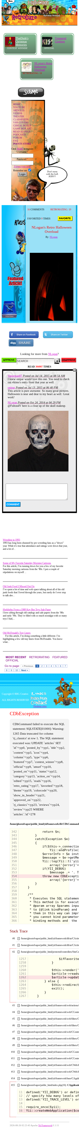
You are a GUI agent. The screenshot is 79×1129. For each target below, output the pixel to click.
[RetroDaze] (20, 19)
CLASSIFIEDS (21, 119)
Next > (24, 670)
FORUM (17, 137)
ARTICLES (19, 110)
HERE (20, 148)
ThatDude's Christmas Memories (21, 41)
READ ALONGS (21, 131)
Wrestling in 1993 (11, 539)
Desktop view (40, 706)
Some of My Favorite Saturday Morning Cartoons (27, 563)
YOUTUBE (19, 107)
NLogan (54, 237)
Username (22, 151)
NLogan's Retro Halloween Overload (43, 66)
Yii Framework (45, 1125)
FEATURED (59, 657)
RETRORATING (39, 657)
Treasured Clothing (60, 40)
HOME (16, 104)
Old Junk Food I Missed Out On (18, 586)
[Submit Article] (31, 96)
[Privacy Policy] (39, 699)
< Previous (27, 666)
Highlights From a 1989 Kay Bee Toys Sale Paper (27, 609)
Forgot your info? (22, 166)
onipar (11, 387)
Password (22, 159)
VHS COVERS (21, 122)
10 (16, 670)
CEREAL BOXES (22, 125)
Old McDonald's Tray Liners (17, 632)
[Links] (39, 694)
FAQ (15, 140)
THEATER (18, 116)
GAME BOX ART (22, 128)
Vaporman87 (15, 375)
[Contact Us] (39, 703)
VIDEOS (17, 113)
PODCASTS (19, 134)
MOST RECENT (16, 657)
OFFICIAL (12, 660)
